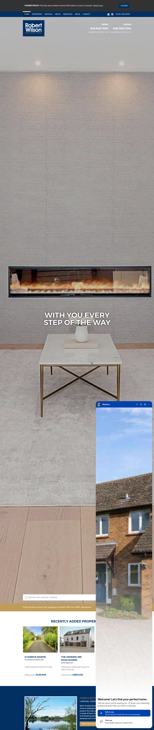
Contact (86, 14)
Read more (98, 6)
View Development (91, 724)
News (77, 14)
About (58, 14)
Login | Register (123, 14)
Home (26, 14)
